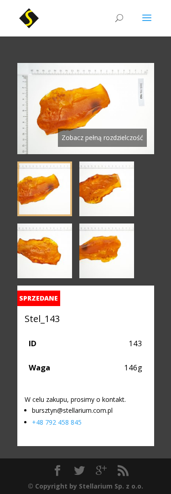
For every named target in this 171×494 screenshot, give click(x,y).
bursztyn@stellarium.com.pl (72, 410)
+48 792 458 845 (57, 422)
